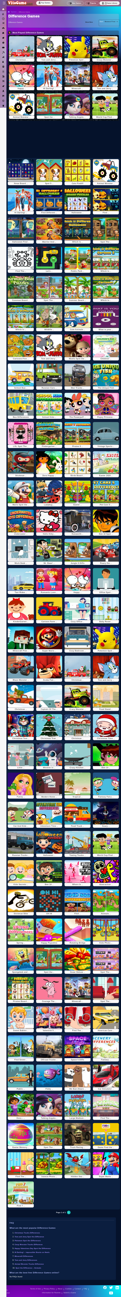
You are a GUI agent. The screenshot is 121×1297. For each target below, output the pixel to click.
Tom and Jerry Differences (26, 1260)
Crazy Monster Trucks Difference (29, 1244)
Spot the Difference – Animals (28, 1268)
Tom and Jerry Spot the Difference (29, 1237)
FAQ (85, 1289)
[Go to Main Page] (19, 3)
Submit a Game (69, 1293)
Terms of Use (35, 1289)
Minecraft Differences (24, 1256)
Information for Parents (51, 1293)
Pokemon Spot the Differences (28, 1241)
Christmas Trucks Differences (27, 1233)
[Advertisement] (64, 139)
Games (13, 12)
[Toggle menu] (4, 3)
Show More (89, 21)
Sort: (101, 21)
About (60, 1289)
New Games (76, 3)
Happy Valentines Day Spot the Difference (33, 1248)
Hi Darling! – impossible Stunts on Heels (32, 1252)
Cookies (68, 1289)
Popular (93, 3)
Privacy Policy (49, 1289)
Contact (78, 1289)
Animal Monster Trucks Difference (29, 1264)
